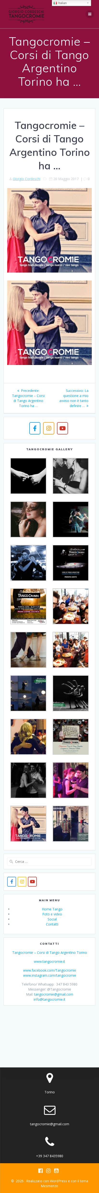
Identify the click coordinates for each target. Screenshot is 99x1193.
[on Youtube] (62, 428)
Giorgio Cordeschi (26, 179)
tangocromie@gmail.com (53, 994)
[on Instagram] (48, 428)
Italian (62, 3)
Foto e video (52, 914)
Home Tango (52, 909)
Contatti (52, 924)
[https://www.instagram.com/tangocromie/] (22, 882)
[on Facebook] (34, 428)
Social (52, 919)
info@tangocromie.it (49, 999)
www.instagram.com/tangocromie (49, 975)
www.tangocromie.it (49, 961)
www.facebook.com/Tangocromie (49, 970)
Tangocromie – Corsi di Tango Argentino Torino (49, 952)
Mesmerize (49, 1186)
